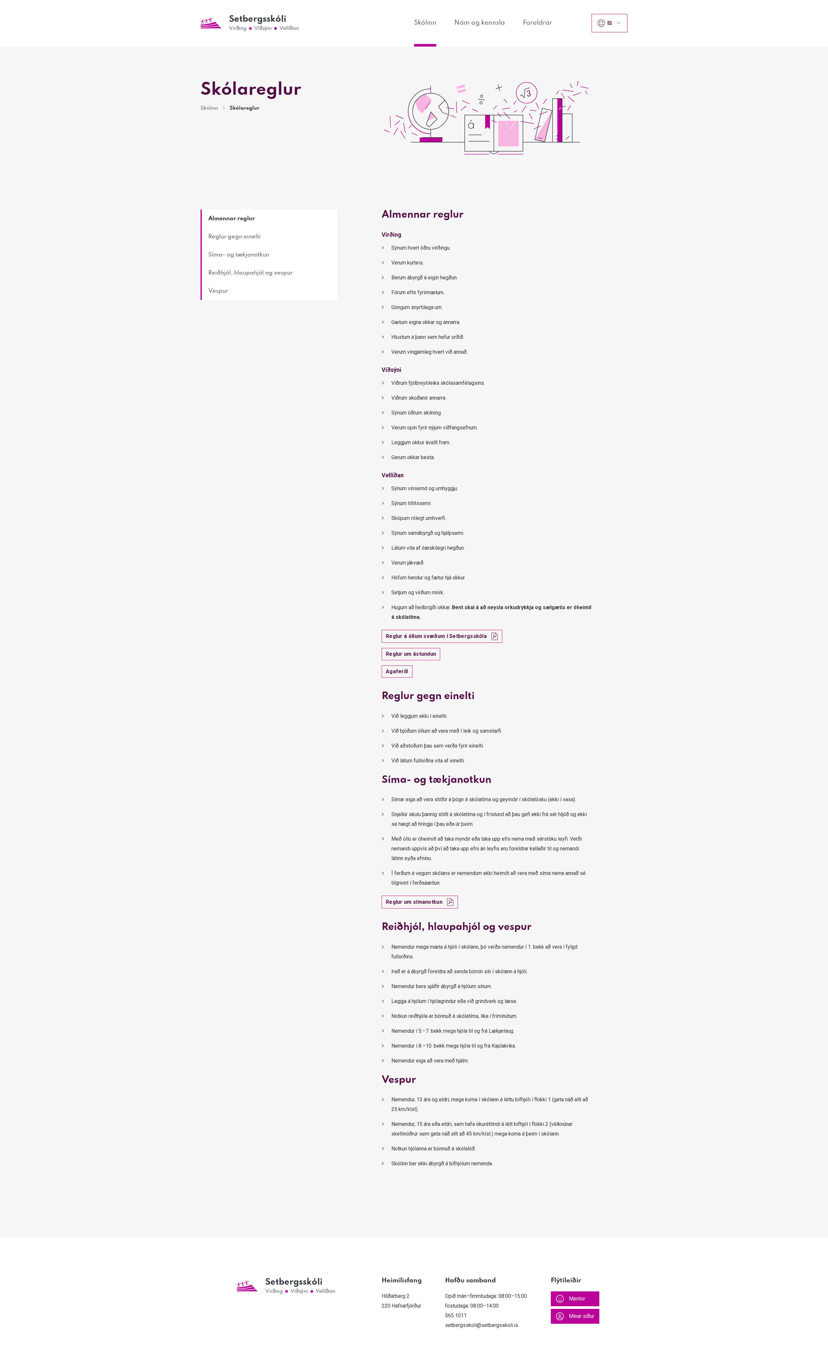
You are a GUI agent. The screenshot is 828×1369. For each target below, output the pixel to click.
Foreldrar (537, 23)
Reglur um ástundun (411, 654)
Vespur (218, 291)
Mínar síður (581, 1316)
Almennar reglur (231, 218)
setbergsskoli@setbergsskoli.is (481, 1325)
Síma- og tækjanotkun (238, 254)
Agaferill (397, 671)
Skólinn (425, 23)
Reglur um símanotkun (414, 902)
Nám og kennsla (479, 23)
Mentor (577, 1299)
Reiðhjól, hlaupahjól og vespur (250, 272)
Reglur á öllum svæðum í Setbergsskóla (436, 636)
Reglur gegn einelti (234, 236)
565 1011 (456, 1315)
